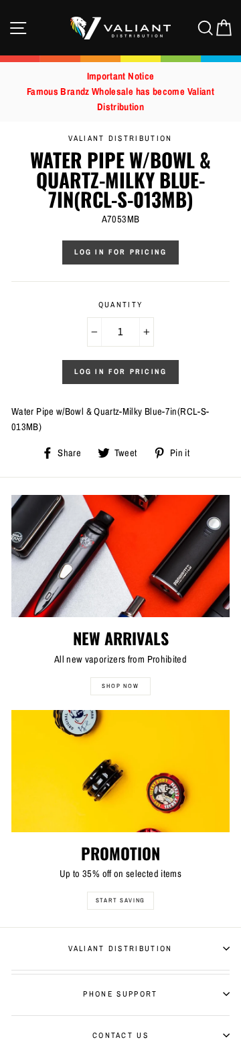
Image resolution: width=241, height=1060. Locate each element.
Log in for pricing (120, 251)
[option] (120, 92)
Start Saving (121, 900)
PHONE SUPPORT (120, 994)
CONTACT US (120, 1035)
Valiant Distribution (120, 948)
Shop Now (120, 686)
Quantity (120, 304)
